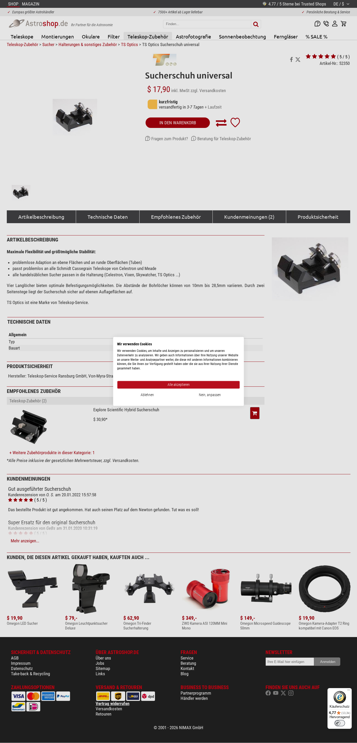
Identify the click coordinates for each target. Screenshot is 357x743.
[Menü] (349, 691)
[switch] (340, 723)
